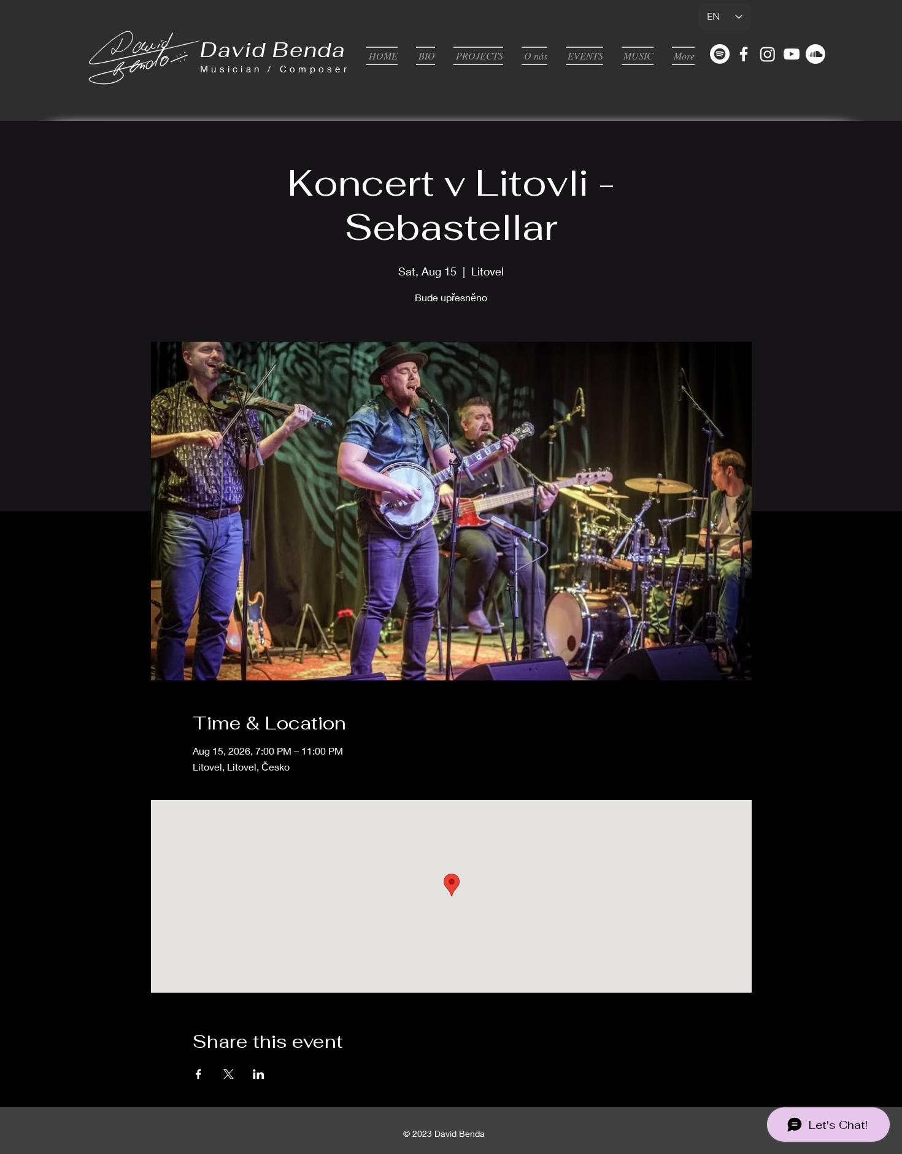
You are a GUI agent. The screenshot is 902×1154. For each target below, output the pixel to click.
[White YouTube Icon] (791, 54)
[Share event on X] (228, 1074)
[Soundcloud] (815, 54)
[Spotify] (720, 54)
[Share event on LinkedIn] (258, 1074)
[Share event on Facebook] (198, 1074)
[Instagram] (767, 54)
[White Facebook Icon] (744, 54)
